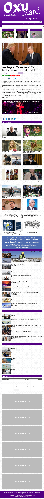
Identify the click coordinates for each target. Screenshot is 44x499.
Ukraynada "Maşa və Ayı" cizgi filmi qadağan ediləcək (31, 137)
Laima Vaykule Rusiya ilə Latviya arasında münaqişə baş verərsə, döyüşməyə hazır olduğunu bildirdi (32, 181)
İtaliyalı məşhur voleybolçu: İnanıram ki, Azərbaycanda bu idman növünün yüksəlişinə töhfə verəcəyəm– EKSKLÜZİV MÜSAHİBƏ (24, 331)
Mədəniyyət (34, 26)
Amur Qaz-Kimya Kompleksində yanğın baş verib (20, 264)
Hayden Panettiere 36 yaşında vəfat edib (9, 151)
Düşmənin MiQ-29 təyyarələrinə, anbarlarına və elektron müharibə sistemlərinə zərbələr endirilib (25, 253)
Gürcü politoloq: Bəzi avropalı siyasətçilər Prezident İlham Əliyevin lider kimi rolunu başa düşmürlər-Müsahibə (26, 337)
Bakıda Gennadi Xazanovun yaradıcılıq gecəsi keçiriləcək (10, 137)
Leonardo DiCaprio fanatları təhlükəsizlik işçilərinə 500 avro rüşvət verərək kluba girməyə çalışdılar (11, 211)
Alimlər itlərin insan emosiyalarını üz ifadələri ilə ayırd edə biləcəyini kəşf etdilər (31, 152)
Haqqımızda (36, 23)
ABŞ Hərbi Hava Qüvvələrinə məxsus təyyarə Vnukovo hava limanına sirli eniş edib (25, 259)
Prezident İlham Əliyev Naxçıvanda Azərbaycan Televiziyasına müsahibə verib (25, 319)
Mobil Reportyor (37, 19)
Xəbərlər (28, 26)
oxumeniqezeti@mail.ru (29, 495)
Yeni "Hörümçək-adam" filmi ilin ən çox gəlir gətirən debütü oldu (11, 197)
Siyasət (9, 26)
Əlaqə (41, 23)
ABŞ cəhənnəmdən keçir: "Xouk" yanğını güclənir (20, 281)
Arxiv (33, 23)
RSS (23, 495)
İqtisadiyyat (21, 26)
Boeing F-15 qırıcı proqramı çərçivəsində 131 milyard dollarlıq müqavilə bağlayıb (24, 304)
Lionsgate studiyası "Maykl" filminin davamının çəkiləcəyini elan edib (31, 166)
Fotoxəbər (13, 347)
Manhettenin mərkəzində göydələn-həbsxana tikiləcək (21, 286)
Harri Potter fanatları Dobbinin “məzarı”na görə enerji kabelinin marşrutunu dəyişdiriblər (10, 166)
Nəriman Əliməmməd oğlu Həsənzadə (30, 211)
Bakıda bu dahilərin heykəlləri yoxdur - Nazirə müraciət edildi (10, 181)
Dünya (14, 26)
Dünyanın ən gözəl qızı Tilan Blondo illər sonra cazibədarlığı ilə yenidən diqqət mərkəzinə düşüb (25, 293)
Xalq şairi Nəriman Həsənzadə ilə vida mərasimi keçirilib (31, 197)
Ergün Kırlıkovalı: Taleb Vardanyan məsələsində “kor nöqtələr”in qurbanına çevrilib (26, 325)
